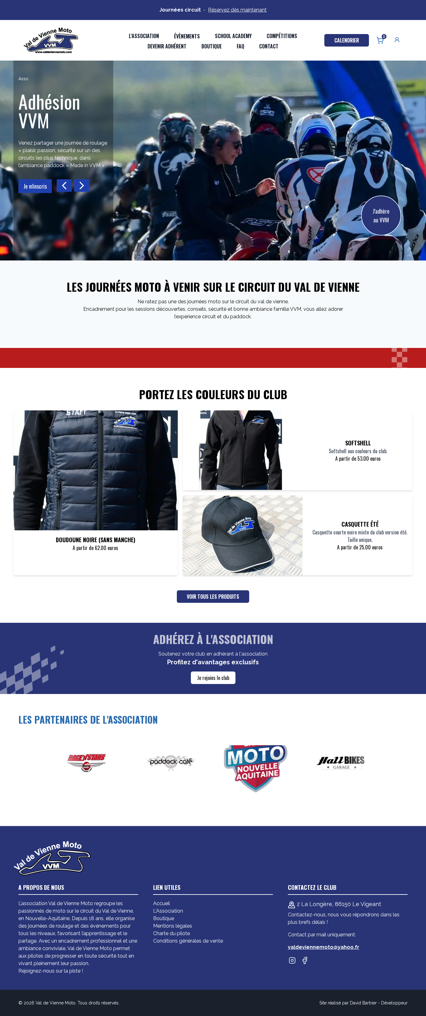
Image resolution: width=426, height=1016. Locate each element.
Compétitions (282, 36)
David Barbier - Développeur (379, 1002)
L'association (144, 36)
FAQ (240, 46)
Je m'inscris (35, 186)
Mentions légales (172, 926)
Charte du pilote (171, 933)
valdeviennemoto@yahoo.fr (323, 947)
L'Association (168, 911)
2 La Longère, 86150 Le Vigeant (338, 904)
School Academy (233, 36)
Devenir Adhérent (167, 46)
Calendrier (346, 40)
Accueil (161, 903)
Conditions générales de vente (188, 941)
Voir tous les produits (213, 596)
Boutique (211, 46)
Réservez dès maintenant (237, 10)
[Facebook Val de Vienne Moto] (304, 960)
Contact (268, 46)
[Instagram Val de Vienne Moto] (292, 960)
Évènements (187, 36)
